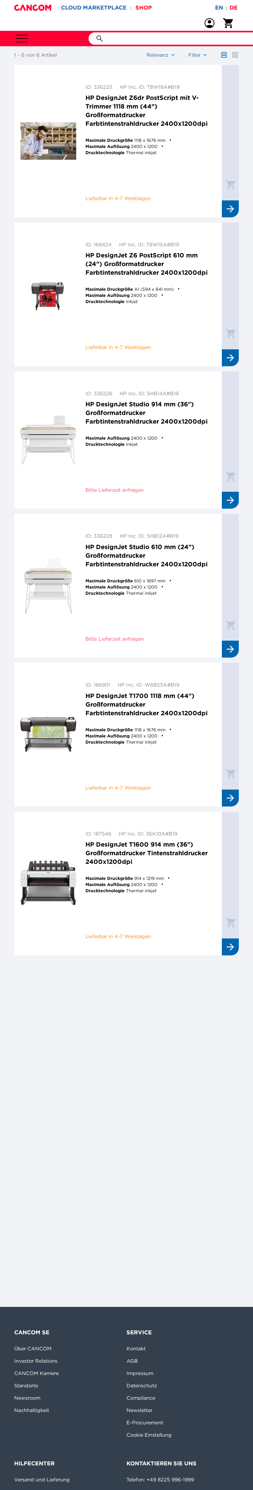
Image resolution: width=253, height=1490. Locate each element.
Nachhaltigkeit (31, 1410)
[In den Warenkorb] (230, 184)
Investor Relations (35, 1361)
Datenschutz (141, 1385)
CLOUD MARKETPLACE (93, 7)
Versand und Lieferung (42, 1479)
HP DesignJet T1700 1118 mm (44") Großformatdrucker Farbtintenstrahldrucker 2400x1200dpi (146, 704)
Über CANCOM (33, 1348)
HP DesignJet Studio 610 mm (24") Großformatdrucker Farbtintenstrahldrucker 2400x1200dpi (146, 555)
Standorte (26, 1385)
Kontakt (136, 1348)
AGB (132, 1361)
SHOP (143, 7)
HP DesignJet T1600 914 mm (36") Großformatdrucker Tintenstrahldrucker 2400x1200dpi (146, 852)
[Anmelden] (209, 23)
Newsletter (139, 1410)
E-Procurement (144, 1422)
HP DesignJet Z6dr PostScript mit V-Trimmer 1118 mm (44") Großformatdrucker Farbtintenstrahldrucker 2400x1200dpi (146, 110)
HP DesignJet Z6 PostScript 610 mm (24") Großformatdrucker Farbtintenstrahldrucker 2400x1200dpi (146, 263)
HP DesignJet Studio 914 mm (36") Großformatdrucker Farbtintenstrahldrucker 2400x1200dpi (146, 412)
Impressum (139, 1373)
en (219, 7)
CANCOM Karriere (36, 1373)
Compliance (140, 1398)
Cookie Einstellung (149, 1435)
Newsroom (27, 1398)
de (234, 7)
